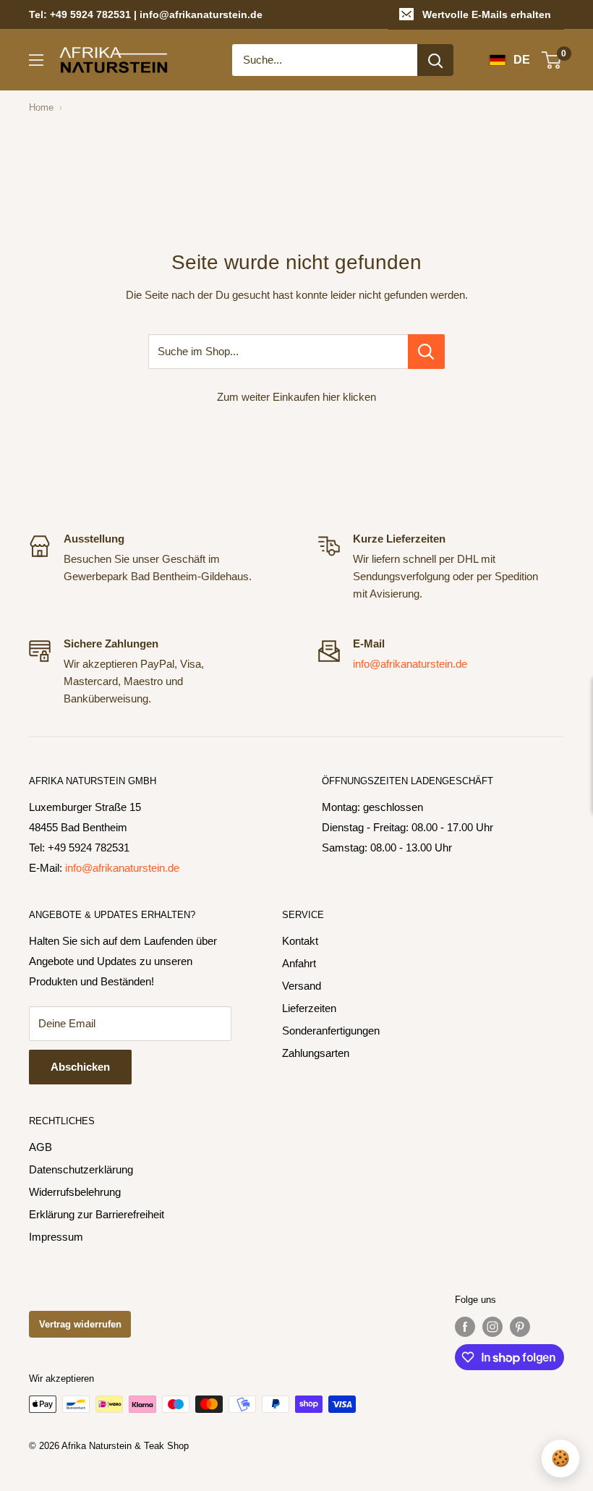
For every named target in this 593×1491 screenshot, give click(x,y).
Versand (301, 986)
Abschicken (80, 1067)
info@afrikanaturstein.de (410, 664)
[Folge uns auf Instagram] (492, 1327)
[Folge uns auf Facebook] (465, 1327)
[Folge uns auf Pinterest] (520, 1327)
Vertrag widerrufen (80, 1324)
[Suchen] (435, 60)
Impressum (56, 1237)
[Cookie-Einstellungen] (560, 1458)
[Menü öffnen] (36, 60)
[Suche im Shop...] (426, 351)
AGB (40, 1147)
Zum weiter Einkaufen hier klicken (296, 397)
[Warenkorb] (552, 60)
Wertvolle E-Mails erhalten (486, 14)
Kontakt (300, 941)
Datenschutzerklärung (81, 1169)
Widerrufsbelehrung (75, 1192)
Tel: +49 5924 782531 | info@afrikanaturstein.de (146, 14)
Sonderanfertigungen (331, 1030)
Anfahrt (299, 963)
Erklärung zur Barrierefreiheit (96, 1214)
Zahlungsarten (315, 1053)
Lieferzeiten (309, 1008)
